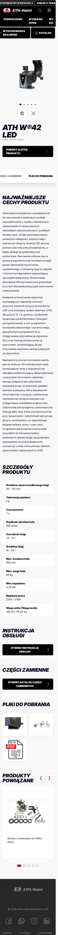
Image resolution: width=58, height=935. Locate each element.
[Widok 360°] (22, 113)
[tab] (19, 865)
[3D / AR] (33, 113)
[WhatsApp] (21, 921)
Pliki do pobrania (41, 176)
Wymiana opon (36, 21)
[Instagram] (34, 921)
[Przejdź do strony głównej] (17, 10)
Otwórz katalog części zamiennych (25, 684)
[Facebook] (9, 921)
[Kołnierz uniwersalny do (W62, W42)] (28, 812)
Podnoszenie (13, 19)
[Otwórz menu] (49, 10)
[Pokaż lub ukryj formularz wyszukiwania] (40, 10)
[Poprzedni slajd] (41, 778)
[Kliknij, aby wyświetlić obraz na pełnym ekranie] (27, 74)
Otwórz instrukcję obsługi (25, 649)
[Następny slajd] (49, 778)
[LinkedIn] (47, 921)
